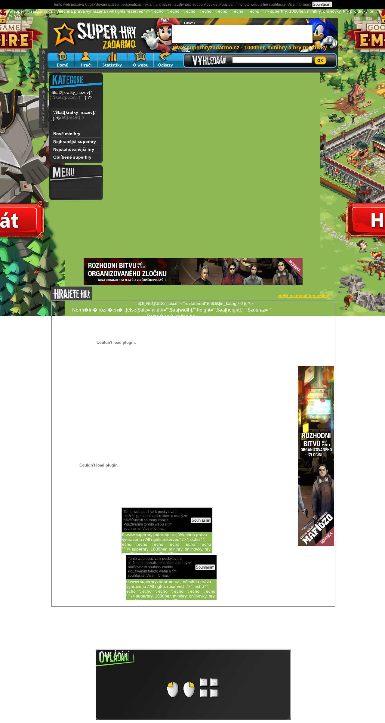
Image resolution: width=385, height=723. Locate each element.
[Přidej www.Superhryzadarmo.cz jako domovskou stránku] (43, 65)
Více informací (299, 4)
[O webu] (140, 59)
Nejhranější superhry (74, 141)
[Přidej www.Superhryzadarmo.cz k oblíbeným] (43, 108)
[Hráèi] (86, 59)
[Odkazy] (165, 59)
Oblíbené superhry (72, 157)
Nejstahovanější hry (73, 149)
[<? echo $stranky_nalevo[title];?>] (76, 186)
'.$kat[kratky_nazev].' (74, 113)
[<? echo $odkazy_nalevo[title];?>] (76, 194)
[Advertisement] (193, 215)
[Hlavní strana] (61, 59)
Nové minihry (66, 133)
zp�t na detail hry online (303, 295)
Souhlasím (322, 4)
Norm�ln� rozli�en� (256, 394)
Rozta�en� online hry (171, 316)
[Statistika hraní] (112, 59)
